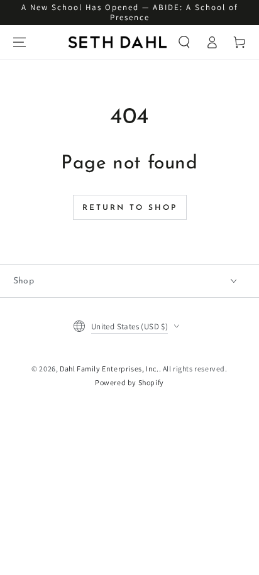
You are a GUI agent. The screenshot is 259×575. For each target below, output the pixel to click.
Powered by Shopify (129, 382)
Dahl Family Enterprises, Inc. (109, 368)
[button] (184, 42)
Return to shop (129, 208)
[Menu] (19, 42)
